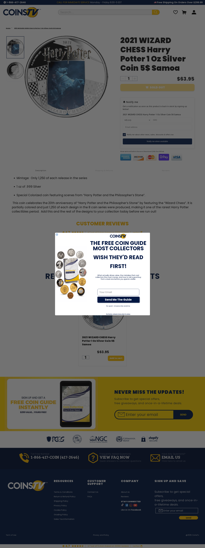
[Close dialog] (57, 234)
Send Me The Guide (118, 300)
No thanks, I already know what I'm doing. (118, 314)
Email (100, 286)
